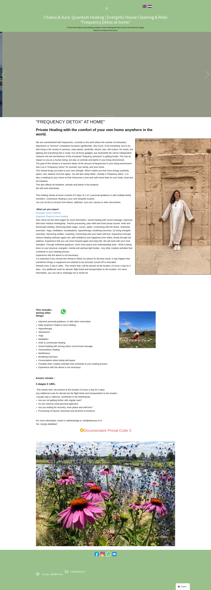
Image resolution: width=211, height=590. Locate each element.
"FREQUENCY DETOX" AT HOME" (70, 121)
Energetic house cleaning (48, 213)
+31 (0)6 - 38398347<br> (52, 574)
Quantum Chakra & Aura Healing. (52, 216)
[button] (4, 74)
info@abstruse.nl (77, 572)
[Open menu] (107, 8)
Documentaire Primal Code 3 (107, 430)
